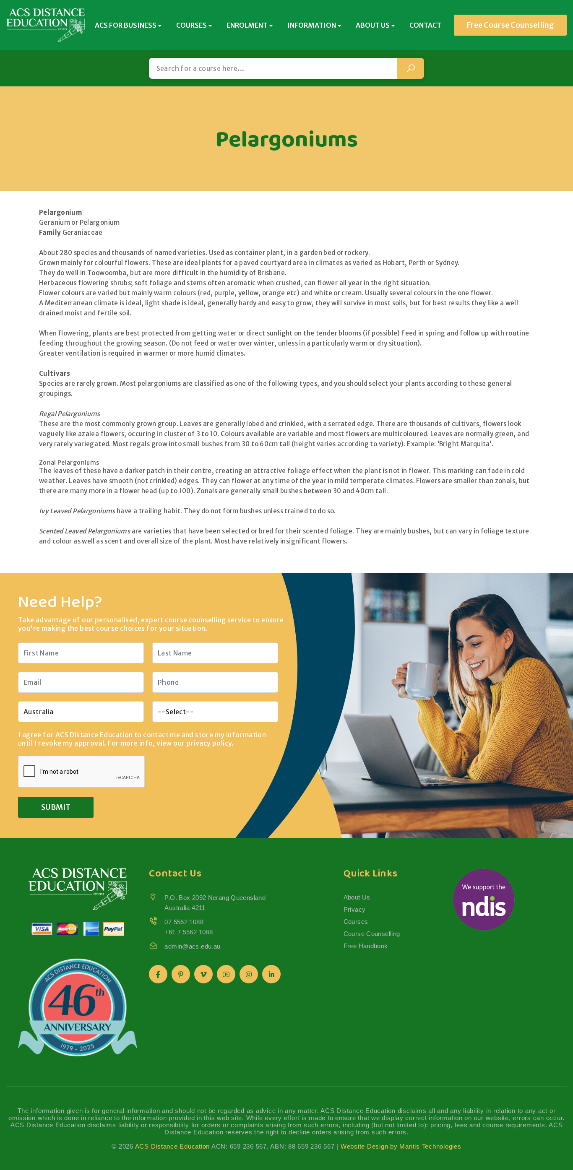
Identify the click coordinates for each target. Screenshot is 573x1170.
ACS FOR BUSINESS (125, 25)
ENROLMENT (247, 25)
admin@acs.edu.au (192, 946)
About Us (357, 897)
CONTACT (425, 25)
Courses (356, 921)
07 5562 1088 (183, 922)
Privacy (355, 909)
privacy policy (209, 743)
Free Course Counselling (510, 25)
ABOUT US (373, 25)
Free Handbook (366, 945)
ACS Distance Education (172, 1146)
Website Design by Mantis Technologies (401, 1146)
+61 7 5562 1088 (188, 932)
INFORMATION (311, 25)
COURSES (191, 25)
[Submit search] (410, 68)
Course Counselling (372, 933)
